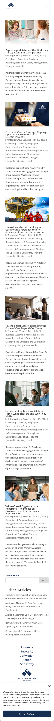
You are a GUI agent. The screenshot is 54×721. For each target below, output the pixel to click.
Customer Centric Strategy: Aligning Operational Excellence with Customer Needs (25, 134)
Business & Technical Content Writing (23, 238)
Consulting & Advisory (29, 59)
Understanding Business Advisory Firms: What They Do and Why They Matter (25, 414)
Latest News (23, 245)
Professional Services (15, 150)
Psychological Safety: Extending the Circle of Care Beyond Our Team (25, 327)
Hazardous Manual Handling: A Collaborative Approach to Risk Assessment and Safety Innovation (25, 230)
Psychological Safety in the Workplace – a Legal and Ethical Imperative (26, 51)
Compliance (11, 59)
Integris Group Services (19, 55)
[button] (49, 686)
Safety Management (37, 62)
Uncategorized (24, 161)
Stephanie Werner (17, 235)
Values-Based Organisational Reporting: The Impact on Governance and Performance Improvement (22, 510)
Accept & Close (27, 713)
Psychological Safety (15, 62)
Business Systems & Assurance (20, 242)
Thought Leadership (15, 66)
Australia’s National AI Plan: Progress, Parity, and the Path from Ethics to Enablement (23, 607)
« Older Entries (12, 575)
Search (43, 580)
